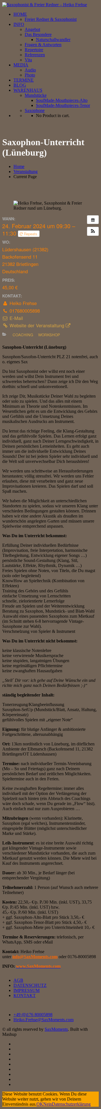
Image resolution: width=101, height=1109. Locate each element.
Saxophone (35, 110)
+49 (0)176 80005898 (32, 1014)
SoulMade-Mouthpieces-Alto (62, 100)
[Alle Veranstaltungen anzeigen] (93, 219)
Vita (28, 59)
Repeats (30, 233)
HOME (20, 14)
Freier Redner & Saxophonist (51, 19)
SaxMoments (56, 1029)
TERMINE (23, 80)
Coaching (23, 334)
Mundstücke (36, 95)
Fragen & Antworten (43, 44)
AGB (18, 980)
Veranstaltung (25, 171)
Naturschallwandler (53, 39)
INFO (18, 24)
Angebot (32, 29)
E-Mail (15, 318)
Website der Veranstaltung (37, 325)
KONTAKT (24, 995)
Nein (47, 1104)
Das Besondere (38, 34)
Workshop (49, 334)
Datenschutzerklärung (71, 1104)
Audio (30, 70)
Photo (30, 75)
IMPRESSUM (26, 990)
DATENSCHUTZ (30, 985)
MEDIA (20, 64)
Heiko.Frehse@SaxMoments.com (43, 1019)
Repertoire (34, 49)
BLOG (19, 85)
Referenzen (35, 54)
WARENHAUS (27, 90)
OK (39, 1104)
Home (18, 166)
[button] (92, 231)
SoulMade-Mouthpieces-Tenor (63, 105)
